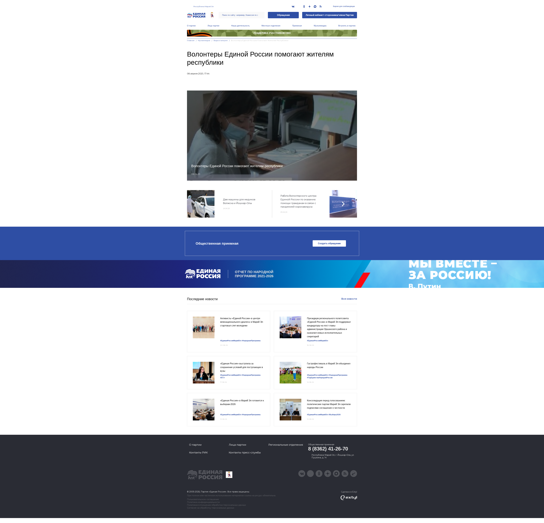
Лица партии (213, 26)
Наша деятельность (240, 26)
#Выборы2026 (335, 415)
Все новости (349, 298)
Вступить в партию (347, 26)
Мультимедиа (320, 26)
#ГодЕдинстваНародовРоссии (319, 378)
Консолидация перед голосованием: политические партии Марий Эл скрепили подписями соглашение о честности (329, 404)
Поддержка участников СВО (272, 33)
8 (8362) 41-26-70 (328, 449)
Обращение (283, 15)
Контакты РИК (198, 452)
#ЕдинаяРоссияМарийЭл (230, 341)
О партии (191, 26)
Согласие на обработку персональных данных (210, 508)
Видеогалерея (221, 40)
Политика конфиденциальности (203, 502)
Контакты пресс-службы (245, 452)
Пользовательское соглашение (203, 499)
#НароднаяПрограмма (251, 341)
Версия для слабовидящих (344, 6)
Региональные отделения (285, 444)
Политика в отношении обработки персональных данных (216, 505)
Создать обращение (329, 243)
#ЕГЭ (222, 378)
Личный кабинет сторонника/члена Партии (330, 15)
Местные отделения (271, 26)
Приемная (297, 26)
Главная (191, 40)
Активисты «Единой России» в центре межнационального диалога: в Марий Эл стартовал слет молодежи (241, 322)
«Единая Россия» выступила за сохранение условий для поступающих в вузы (241, 367)
